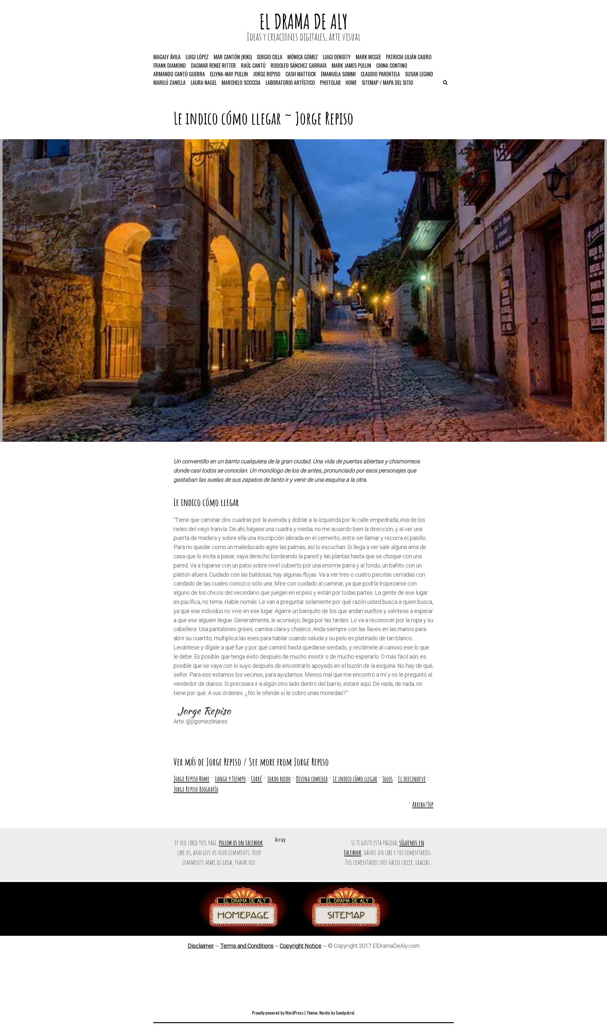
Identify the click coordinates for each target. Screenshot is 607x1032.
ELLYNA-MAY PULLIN (229, 74)
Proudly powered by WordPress (278, 1012)
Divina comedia (312, 778)
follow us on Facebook (241, 842)
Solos (388, 778)
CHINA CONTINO (391, 65)
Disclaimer (201, 945)
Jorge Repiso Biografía (196, 789)
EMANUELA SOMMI (338, 74)
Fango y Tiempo (230, 778)
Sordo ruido (279, 778)
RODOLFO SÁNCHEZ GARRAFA (299, 65)
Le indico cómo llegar (355, 778)
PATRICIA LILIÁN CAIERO (409, 57)
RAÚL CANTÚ (253, 65)
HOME (351, 82)
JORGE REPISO (266, 74)
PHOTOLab (330, 82)
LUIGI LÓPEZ (197, 57)
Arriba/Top (422, 804)
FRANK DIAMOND (169, 65)
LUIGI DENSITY (337, 57)
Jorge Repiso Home (192, 778)
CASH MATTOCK (300, 74)
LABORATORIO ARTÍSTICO (290, 82)
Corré (256, 778)
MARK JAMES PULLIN (351, 65)
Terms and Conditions (246, 945)
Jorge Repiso (324, 117)
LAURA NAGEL (204, 82)
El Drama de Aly (304, 21)
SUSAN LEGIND (419, 74)
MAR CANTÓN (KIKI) (233, 57)
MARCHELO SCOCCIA (241, 82)
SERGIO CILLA (269, 57)
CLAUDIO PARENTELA (380, 74)
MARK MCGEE (368, 57)
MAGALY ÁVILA (167, 57)
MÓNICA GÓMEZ (302, 57)
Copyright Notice (301, 945)
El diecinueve (412, 778)
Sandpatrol (345, 1012)
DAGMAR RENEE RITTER (213, 65)
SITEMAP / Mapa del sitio (387, 82)
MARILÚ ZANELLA (169, 82)
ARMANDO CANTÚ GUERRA (179, 74)
